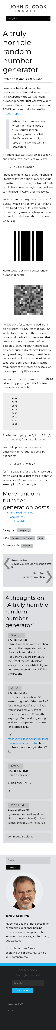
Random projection (33, 577)
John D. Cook (28, 970)
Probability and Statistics (22, 538)
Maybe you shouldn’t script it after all (31, 565)
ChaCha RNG (18, 516)
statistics (16, 940)
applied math (40, 936)
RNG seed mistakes (21, 512)
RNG (41, 538)
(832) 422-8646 (15, 1003)
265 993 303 (18, 805)
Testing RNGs (18, 521)
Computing (24, 530)
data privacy (24, 936)
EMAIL (11, 1010)
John (39, 79)
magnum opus (12, 113)
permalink (27, 545)
